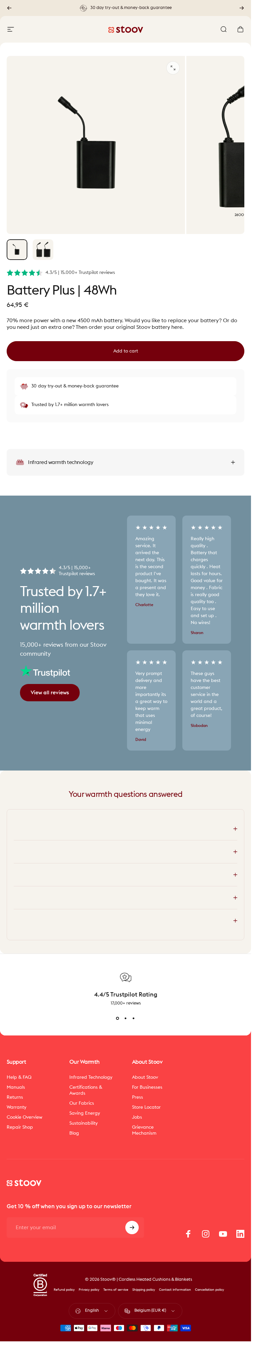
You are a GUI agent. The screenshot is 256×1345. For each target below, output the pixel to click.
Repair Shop (20, 1127)
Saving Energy (84, 1113)
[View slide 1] (118, 1018)
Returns (15, 1097)
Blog (74, 1133)
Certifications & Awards (85, 1090)
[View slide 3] (134, 1018)
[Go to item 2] (43, 249)
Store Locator (146, 1107)
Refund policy (64, 1289)
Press (137, 1097)
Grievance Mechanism (144, 1130)
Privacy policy (89, 1289)
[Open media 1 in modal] (173, 68)
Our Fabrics (81, 1103)
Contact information (175, 1289)
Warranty (16, 1107)
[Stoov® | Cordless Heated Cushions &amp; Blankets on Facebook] (188, 1234)
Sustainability (83, 1123)
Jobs (137, 1117)
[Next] (241, 8)
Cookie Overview (24, 1117)
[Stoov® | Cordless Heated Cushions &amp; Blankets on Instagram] (206, 1234)
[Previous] (9, 8)
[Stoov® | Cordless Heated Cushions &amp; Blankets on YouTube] (223, 1234)
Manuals (16, 1087)
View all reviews (50, 692)
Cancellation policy (209, 1289)
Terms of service (115, 1289)
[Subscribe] (132, 1227)
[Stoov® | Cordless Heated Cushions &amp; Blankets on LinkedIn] (240, 1234)
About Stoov (145, 1077)
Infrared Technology (90, 1077)
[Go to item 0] (17, 249)
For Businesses (147, 1087)
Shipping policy (143, 1289)
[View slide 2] (126, 1018)
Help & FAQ (19, 1077)
